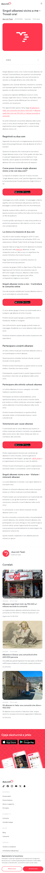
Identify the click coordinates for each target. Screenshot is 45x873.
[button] (22, 37)
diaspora (19, 250)
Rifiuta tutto (12, 869)
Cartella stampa (8, 822)
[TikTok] (4, 786)
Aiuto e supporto (8, 804)
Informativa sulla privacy (10, 851)
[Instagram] (12, 786)
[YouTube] (16, 786)
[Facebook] (8, 786)
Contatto (6, 818)
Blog (4, 833)
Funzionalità (7, 796)
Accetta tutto (33, 869)
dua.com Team (8, 19)
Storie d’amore (7, 800)
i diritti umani (36, 458)
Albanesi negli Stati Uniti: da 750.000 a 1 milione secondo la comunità (21, 113)
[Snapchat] (24, 786)
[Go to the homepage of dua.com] (6, 3)
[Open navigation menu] (41, 3)
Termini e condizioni (9, 847)
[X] (20, 786)
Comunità (6, 836)
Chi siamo (6, 808)
